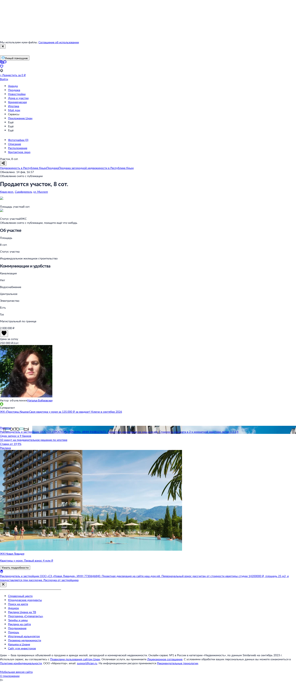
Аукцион (13, 608)
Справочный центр (20, 596)
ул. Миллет (40, 192)
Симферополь (23, 192)
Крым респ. (7, 192)
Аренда (13, 86)
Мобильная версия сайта (16, 672)
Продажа (14, 90)
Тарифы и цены (18, 620)
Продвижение (17, 628)
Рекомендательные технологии (177, 663)
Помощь (13, 632)
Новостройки (17, 94)
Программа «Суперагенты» (25, 616)
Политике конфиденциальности (21, 663)
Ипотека (13, 106)
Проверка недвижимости (24, 640)
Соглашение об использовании (58, 42)
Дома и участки (18, 98)
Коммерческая (17, 102)
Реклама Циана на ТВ (22, 612)
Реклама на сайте (19, 624)
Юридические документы (25, 600)
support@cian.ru (87, 663)
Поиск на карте (18, 604)
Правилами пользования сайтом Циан (75, 659)
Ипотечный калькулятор (24, 636)
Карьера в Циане (19, 644)
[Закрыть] (3, 46)
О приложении (10, 676)
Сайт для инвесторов (22, 648)
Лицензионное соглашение (164, 659)
